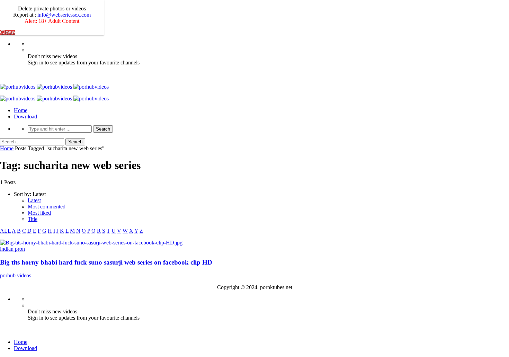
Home (20, 110)
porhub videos (15, 275)
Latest (34, 200)
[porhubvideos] (54, 87)
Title (32, 219)
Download (25, 116)
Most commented (46, 206)
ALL (5, 231)
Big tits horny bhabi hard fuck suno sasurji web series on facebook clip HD (106, 262)
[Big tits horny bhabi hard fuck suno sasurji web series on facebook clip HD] (91, 243)
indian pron (12, 249)
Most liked (39, 213)
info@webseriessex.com (64, 15)
